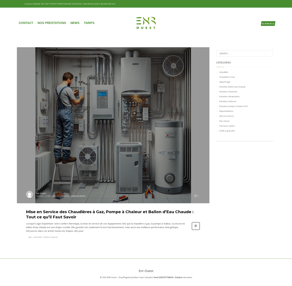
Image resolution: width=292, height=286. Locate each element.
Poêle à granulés (227, 130)
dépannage (224, 81)
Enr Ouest (41, 193)
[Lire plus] (195, 229)
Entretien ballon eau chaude (232, 86)
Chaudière (37, 237)
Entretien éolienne (227, 101)
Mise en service (79, 196)
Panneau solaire (227, 125)
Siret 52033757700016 (163, 277)
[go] (269, 53)
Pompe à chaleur (50, 237)
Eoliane (178, 277)
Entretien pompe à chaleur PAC (233, 106)
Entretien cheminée (228, 91)
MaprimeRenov (226, 111)
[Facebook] (19, 4)
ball (30, 237)
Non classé (224, 121)
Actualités (223, 72)
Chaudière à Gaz (227, 77)
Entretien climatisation (229, 96)
